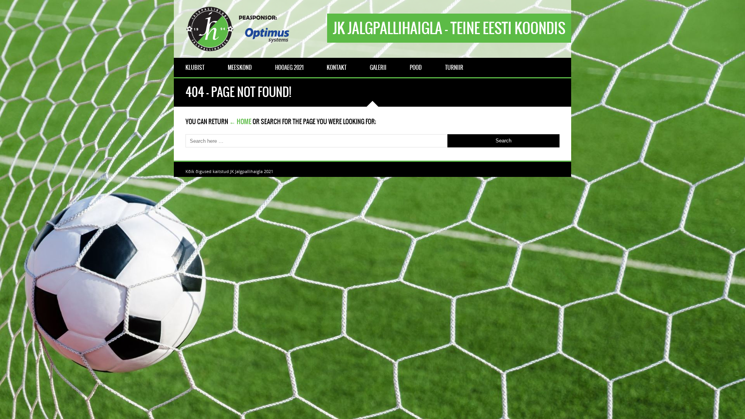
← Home (240, 121)
